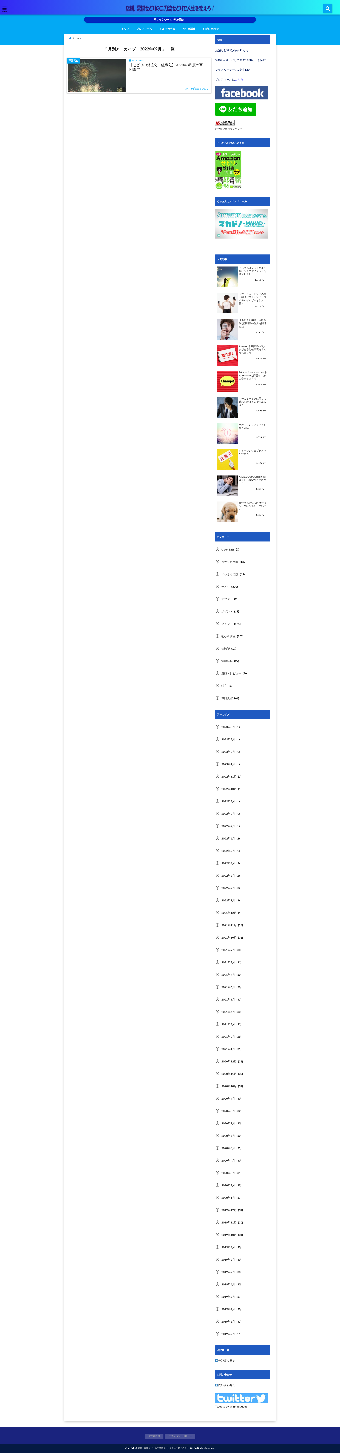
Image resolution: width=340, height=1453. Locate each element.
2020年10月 (229, 1086)
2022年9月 (228, 801)
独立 (224, 685)
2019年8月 (228, 1259)
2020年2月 (228, 1185)
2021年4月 (228, 1011)
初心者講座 (189, 28)
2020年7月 (228, 1123)
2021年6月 (228, 987)
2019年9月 (228, 1247)
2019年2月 (228, 1334)
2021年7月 (228, 974)
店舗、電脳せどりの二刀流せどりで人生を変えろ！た (163, 1448)
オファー (227, 599)
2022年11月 (229, 776)
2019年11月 (229, 1222)
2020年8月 (228, 1111)
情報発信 (227, 661)
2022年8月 (228, 813)
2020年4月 (228, 1160)
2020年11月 (229, 1073)
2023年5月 (228, 739)
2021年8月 (228, 962)
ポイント (227, 611)
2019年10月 (229, 1234)
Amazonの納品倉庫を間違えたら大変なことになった (252, 480)
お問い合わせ (211, 28)
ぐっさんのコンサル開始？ (171, 19)
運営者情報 (154, 1436)
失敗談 (225, 648)
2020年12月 (229, 1061)
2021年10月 (229, 937)
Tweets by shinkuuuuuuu (231, 1406)
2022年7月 (228, 826)
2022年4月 (228, 863)
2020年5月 (228, 1148)
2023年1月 (228, 764)
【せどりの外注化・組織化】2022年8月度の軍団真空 (166, 67)
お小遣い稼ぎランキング (228, 128)
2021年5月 (228, 999)
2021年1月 (228, 1049)
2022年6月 (228, 838)
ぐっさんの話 (229, 574)
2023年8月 (228, 727)
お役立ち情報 (229, 561)
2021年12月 (229, 912)
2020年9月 (228, 1098)
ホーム (75, 38)
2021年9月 (228, 950)
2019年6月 (228, 1284)
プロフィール (144, 28)
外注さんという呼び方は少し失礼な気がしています (252, 506)
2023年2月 (228, 751)
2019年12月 (229, 1210)
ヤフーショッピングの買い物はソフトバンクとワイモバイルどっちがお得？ (252, 299)
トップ (125, 28)
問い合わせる (226, 1385)
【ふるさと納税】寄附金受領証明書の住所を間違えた (252, 323)
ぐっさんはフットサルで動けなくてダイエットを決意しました (252, 271)
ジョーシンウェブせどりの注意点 (252, 452)
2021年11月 (229, 925)
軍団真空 (227, 698)
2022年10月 (229, 788)
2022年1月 (228, 900)
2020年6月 (228, 1135)
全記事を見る (226, 1360)
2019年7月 (228, 1272)
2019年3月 (228, 1321)
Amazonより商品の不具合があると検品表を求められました (252, 349)
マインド (227, 623)
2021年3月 (228, 1024)
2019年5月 (228, 1296)
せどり (225, 586)
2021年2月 (228, 1036)
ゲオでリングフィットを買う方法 (252, 426)
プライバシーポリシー (180, 1436)
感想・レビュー (231, 673)
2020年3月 (228, 1172)
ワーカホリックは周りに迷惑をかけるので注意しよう (252, 401)
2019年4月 (228, 1309)
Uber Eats (227, 549)
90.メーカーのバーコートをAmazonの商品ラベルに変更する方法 (253, 375)
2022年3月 (228, 875)
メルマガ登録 (167, 28)
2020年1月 (228, 1197)
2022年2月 (228, 888)
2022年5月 (228, 850)
